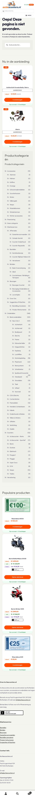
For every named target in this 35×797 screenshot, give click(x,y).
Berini (12, 444)
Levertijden (16, 295)
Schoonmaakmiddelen (17, 190)
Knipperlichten (19, 347)
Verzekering (11, 477)
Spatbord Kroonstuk (21, 373)
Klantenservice (12, 227)
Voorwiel (18, 392)
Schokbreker (19, 369)
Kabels (12, 410)
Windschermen (15, 212)
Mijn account (6, 793)
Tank (16, 384)
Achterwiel (18, 328)
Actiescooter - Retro (17, 436)
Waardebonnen (15, 208)
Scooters (10, 433)
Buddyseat (18, 332)
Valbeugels (13, 201)
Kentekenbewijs (17, 253)
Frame (17, 339)
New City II (15, 321)
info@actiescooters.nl (23, 700)
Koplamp (18, 351)
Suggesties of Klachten (17, 302)
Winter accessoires (16, 216)
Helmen (12, 178)
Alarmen (13, 175)
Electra (17, 336)
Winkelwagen (27, 792)
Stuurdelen (18, 380)
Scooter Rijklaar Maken (20, 257)
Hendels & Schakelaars (17, 407)
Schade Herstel (17, 238)
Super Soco (13, 463)
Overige (12, 186)
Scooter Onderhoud (19, 242)
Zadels (12, 429)
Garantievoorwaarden (19, 234)
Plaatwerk (18, 362)
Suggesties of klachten (7, 742)
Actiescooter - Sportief (17, 440)
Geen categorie (12, 223)
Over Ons (13, 298)
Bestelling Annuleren (19, 306)
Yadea (12, 474)
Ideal (14, 272)
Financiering (11, 219)
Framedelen (14, 403)
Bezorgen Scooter (18, 285)
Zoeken (17, 793)
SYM (11, 466)
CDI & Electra (14, 395)
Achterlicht (18, 324)
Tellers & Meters (15, 418)
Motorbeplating (20, 358)
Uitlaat (17, 388)
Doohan (12, 448)
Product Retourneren (19, 310)
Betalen (12, 264)
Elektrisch (13, 451)
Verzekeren (16, 261)
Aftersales (13, 231)
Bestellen (13, 249)
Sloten (12, 197)
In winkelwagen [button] (17, 100)
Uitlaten (12, 421)
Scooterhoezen (15, 193)
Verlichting (13, 425)
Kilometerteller (20, 343)
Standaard (18, 377)
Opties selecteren (17, 577)
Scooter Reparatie (18, 246)
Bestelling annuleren (6, 737)
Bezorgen (13, 281)
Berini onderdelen (15, 317)
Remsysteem (19, 366)
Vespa (12, 205)
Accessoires (11, 171)
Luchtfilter (18, 354)
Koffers (12, 182)
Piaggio (12, 459)
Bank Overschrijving (19, 268)
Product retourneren (7, 740)
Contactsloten (14, 399)
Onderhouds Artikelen (17, 414)
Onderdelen (11, 313)
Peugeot (13, 455)
